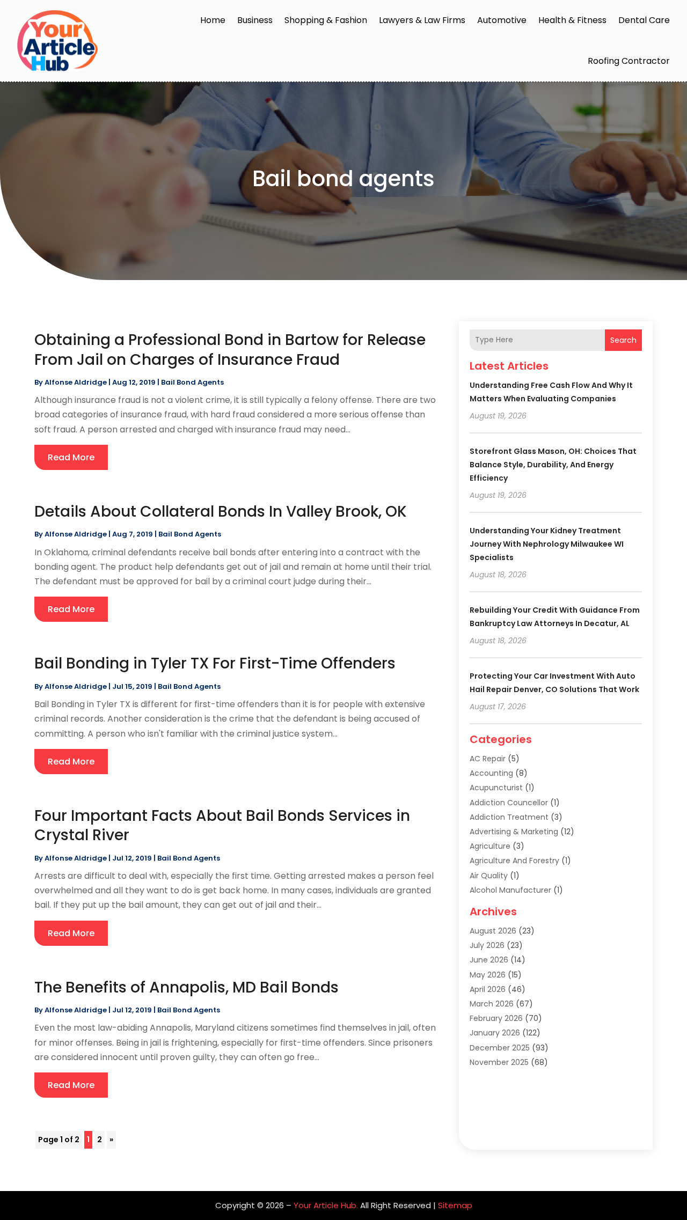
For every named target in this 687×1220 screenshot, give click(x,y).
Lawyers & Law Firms (422, 20)
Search (623, 340)
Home (212, 20)
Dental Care (644, 20)
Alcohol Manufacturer (510, 890)
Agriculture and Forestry (514, 860)
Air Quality (489, 875)
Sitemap (455, 1205)
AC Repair (488, 758)
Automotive (502, 20)
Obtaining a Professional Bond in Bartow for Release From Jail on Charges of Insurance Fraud (230, 349)
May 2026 (488, 974)
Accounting (491, 773)
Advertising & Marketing (514, 831)
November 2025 (499, 1062)
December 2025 (500, 1047)
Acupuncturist (496, 787)
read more (71, 457)
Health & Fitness (572, 20)
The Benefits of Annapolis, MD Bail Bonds (186, 987)
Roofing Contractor (629, 61)
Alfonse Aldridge (76, 382)
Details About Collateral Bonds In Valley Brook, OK (220, 511)
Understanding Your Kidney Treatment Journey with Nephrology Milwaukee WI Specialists (547, 544)
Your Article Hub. (326, 1205)
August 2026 (493, 930)
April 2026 (488, 989)
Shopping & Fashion (325, 20)
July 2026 (487, 945)
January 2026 (495, 1032)
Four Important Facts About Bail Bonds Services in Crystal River (222, 825)
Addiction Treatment (509, 817)
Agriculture (490, 846)
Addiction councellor (509, 802)
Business (255, 20)
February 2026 (496, 1018)
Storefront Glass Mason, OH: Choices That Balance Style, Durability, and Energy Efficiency (553, 464)
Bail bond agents (192, 382)
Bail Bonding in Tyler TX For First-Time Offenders (215, 663)
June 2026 (489, 959)
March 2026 (492, 1003)
